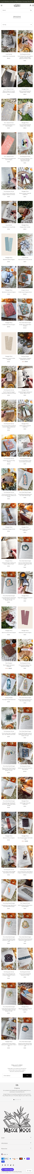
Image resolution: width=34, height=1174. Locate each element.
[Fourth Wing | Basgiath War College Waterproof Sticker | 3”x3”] (8, 959)
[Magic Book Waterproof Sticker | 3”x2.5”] (25, 583)
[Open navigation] (6, 5)
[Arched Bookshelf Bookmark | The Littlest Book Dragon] (25, 479)
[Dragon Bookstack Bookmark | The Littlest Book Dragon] (25, 684)
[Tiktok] (10, 1165)
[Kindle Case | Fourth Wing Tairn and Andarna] (25, 753)
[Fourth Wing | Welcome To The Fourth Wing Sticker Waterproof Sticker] (8, 479)
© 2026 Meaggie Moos (6, 1171)
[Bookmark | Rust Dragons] (8, 823)
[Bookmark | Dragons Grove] (8, 514)
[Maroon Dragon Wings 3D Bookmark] (25, 178)
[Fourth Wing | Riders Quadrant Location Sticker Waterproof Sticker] (8, 411)
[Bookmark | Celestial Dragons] (8, 277)
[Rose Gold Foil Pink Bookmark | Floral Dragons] (8, 143)
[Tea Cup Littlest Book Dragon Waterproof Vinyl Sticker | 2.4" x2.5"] (25, 548)
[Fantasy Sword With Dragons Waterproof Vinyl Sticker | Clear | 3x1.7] (8, 1028)
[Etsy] (13, 1165)
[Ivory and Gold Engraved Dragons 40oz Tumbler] (25, 110)
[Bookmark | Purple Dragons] (25, 617)
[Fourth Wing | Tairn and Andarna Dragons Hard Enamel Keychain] (25, 856)
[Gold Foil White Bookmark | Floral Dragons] (8, 110)
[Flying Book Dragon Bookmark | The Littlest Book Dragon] (8, 890)
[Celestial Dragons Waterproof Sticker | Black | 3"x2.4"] (25, 377)
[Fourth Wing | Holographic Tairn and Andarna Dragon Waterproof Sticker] (25, 143)
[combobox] (17, 10)
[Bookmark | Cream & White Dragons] (8, 343)
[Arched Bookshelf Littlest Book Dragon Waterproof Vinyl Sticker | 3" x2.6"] (8, 583)
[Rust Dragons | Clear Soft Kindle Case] (25, 823)
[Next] (31, 1)
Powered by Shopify (17, 1171)
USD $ (4, 1154)
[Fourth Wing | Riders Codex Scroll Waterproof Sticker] (25, 445)
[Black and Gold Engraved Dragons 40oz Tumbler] (25, 76)
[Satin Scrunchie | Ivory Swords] (25, 244)
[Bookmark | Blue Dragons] (8, 244)
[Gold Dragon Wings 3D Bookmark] (25, 788)
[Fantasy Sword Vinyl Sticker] (8, 212)
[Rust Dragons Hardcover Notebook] (8, 650)
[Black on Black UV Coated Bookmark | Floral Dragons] (8, 76)
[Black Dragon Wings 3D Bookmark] (25, 514)
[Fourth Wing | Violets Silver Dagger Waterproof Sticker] (8, 178)
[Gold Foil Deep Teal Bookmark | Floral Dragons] (25, 890)
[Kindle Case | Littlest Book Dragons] (25, 309)
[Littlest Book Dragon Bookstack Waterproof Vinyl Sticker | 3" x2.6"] (25, 924)
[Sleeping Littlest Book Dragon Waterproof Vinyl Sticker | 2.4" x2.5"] (25, 1028)
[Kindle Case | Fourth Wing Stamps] (8, 445)
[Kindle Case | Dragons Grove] (25, 277)
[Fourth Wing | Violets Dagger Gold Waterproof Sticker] (8, 856)
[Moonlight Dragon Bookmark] (8, 684)
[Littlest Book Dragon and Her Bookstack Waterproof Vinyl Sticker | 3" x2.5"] (25, 718)
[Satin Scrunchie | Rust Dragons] (8, 617)
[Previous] (3, 1)
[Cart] (33, 5)
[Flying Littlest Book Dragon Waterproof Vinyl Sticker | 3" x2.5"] (8, 924)
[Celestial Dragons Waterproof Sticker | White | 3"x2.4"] (8, 548)
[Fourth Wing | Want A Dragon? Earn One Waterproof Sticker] (8, 718)
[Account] (30, 5)
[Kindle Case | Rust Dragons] (8, 309)
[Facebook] (2, 1165)
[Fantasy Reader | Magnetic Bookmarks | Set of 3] (25, 343)
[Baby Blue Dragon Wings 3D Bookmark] (25, 994)
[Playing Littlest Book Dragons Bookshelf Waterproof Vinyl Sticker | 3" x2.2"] (8, 753)
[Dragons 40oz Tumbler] (25, 212)
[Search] (31, 10)
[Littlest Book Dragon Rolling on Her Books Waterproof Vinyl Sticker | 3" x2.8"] (8, 994)
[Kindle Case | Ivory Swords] (8, 41)
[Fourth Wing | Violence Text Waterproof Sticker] (25, 650)
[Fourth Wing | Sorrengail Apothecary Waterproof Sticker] (8, 377)
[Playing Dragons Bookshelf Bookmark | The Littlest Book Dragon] (8, 788)
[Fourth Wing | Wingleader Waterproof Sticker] (25, 959)
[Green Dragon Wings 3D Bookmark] (25, 411)
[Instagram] (5, 1165)
